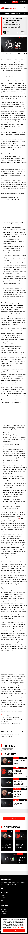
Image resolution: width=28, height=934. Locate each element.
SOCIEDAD (18, 13)
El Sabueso (4, 911)
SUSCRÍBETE (15, 1)
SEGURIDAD (25, 13)
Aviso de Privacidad (18, 927)
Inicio (2, 895)
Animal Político (5, 908)
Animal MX (3, 913)
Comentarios (14, 818)
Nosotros (3, 897)
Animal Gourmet (5, 909)
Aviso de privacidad (6, 900)
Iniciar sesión (23, 1)
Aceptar (14, 930)
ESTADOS (13, 13)
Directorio (3, 899)
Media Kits (6, 888)
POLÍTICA (7, 13)
